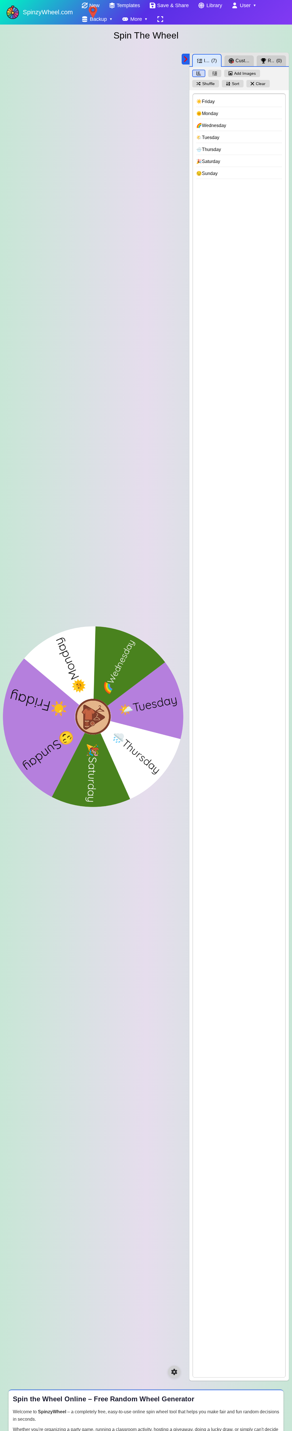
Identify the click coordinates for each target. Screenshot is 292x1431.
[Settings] (174, 1372)
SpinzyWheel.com (48, 12)
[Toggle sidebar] (186, 59)
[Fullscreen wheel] (160, 19)
